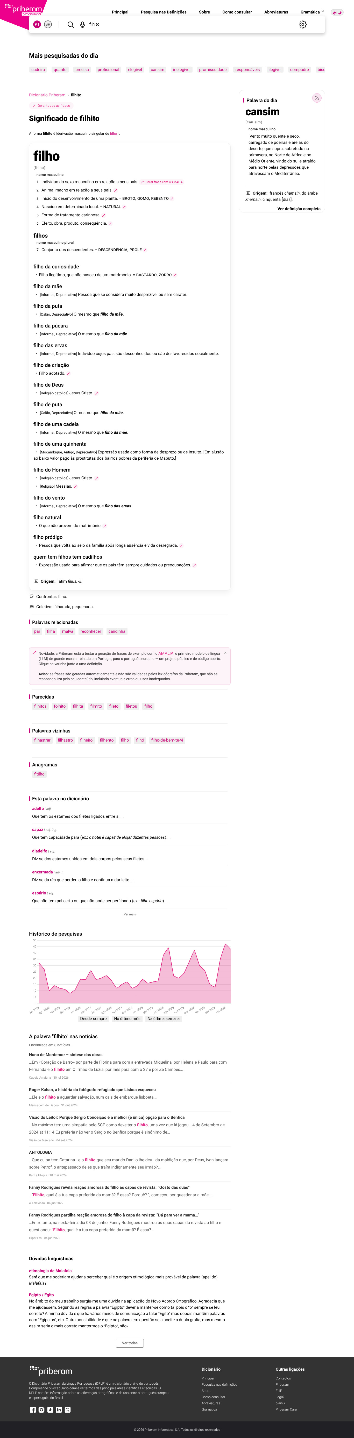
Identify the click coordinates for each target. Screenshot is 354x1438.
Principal (120, 12)
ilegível (275, 69)
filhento (107, 740)
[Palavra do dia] (317, 98)
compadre (299, 69)
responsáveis (247, 69)
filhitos (40, 706)
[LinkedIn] (59, 1412)
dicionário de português (137, 1384)
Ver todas (130, 1343)
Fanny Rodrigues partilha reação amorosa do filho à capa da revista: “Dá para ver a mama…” (114, 1215)
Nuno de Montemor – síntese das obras (66, 1054)
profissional (108, 69)
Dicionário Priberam (47, 94)
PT (37, 24)
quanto (60, 69)
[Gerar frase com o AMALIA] (115, 190)
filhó (140, 740)
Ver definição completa (299, 208)
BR (48, 24)
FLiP (279, 1391)
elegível (135, 69)
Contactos (283, 1378)
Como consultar (237, 12)
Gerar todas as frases (54, 106)
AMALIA (166, 653)
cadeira (38, 69)
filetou (131, 706)
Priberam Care (286, 1410)
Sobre (204, 12)
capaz (37, 829)
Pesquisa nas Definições (164, 12)
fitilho (39, 774)
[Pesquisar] (71, 24)
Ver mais (130, 914)
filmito (96, 706)
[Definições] (302, 24)
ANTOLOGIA (40, 1152)
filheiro (86, 740)
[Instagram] (41, 1412)
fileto (113, 706)
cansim (157, 69)
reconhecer (91, 631)
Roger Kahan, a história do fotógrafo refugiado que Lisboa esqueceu (92, 1089)
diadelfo (39, 851)
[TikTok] (50, 1412)
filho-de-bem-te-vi (167, 740)
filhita (78, 706)
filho (148, 706)
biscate (324, 69)
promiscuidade (213, 69)
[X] (68, 1412)
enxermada (42, 872)
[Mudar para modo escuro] (337, 12)
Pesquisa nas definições (219, 1385)
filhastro (65, 740)
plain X (281, 1403)
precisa (82, 69)
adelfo (38, 808)
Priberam (282, 1385)
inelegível (181, 69)
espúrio (39, 893)
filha (51, 631)
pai (37, 631)
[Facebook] (33, 1412)
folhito (60, 706)
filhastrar (42, 740)
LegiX (280, 1397)
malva (67, 631)
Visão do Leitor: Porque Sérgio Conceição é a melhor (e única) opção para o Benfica (107, 1117)
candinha (117, 631)
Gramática (311, 12)
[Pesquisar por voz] (82, 24)
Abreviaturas (276, 12)
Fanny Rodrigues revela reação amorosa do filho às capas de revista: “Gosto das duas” (109, 1187)
